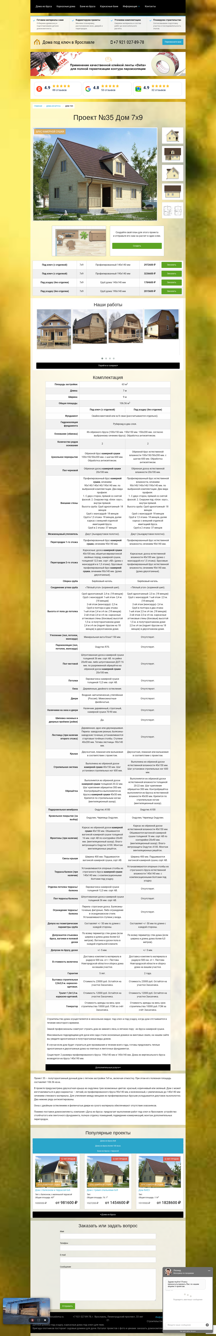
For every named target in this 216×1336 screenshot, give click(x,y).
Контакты (150, 6)
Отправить (67, 1306)
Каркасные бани (109, 6)
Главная (38, 106)
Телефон (64, 1243)
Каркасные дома (66, 6)
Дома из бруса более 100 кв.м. (108, 1146)
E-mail (63, 1255)
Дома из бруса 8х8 (108, 1141)
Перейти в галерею (107, 365)
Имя (62, 1231)
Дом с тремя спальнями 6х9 (102, 1190)
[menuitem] (43, 6)
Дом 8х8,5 (144, 1190)
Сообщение (65, 1267)
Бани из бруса (87, 6)
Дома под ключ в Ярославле (67, 42)
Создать (137, 246)
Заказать (171, 265)
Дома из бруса (44, 6)
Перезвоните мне (173, 42)
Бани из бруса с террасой (108, 1151)
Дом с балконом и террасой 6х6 (52, 1190)
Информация (130, 6)
